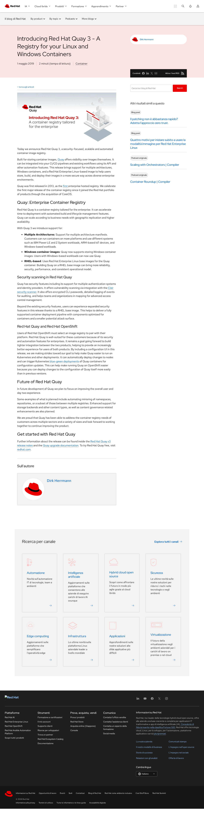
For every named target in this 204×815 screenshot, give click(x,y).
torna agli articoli (26, 87)
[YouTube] (145, 699)
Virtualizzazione (161, 635)
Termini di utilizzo (46, 803)
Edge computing (38, 636)
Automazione (36, 573)
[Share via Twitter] (152, 73)
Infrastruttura (77, 636)
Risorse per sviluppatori (48, 730)
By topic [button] (53, 18)
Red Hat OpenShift (13, 726)
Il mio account (44, 721)
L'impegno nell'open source (181, 747)
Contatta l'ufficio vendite (114, 717)
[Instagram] (166, 699)
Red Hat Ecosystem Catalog (50, 739)
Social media (109, 733)
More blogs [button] (88, 18)
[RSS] (182, 73)
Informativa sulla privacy (25, 803)
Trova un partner (45, 734)
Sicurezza (157, 573)
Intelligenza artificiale (75, 575)
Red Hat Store (76, 721)
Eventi (62, 793)
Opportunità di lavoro (47, 793)
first (65, 186)
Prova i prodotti (77, 717)
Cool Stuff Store (142, 793)
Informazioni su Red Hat (25, 793)
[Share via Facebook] (143, 73)
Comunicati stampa (177, 741)
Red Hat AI (10, 717)
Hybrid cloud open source (121, 574)
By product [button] (36, 18)
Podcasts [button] (70, 18)
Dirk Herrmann (147, 39)
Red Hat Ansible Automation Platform (18, 732)
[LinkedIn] (138, 699)
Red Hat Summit (159, 793)
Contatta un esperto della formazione (115, 727)
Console (74, 730)
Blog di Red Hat (94, 793)
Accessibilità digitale (97, 803)
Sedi (70, 793)
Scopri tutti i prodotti (14, 737)
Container (81, 63)
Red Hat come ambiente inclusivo (118, 793)
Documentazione (45, 743)
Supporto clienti (45, 726)
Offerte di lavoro (176, 758)
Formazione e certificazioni (50, 717)
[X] (159, 699)
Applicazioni (117, 636)
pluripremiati (160, 733)
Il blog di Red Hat (15, 18)
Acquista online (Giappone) (83, 726)
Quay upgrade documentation (60, 445)
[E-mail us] (156, 73)
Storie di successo (144, 752)
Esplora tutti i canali (166, 541)
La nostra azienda (144, 741)
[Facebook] (152, 699)
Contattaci (80, 793)
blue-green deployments (64, 361)
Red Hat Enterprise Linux (16, 721)
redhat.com (24, 449)
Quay (61, 159)
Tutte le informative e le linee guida (71, 803)
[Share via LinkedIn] (147, 73)
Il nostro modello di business (149, 747)
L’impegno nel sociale (179, 752)
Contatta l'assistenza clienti (115, 721)
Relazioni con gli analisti (146, 758)
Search (180, 88)
